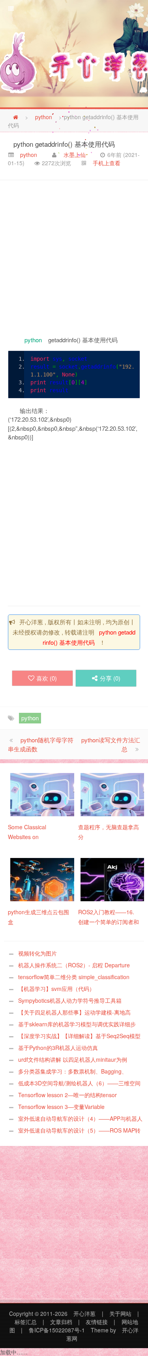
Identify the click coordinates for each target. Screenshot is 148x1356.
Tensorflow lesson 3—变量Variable (61, 1107)
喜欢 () (46, 678)
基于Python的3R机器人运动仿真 (58, 1048)
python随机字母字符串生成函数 (40, 744)
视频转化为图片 (37, 953)
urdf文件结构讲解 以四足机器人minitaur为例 (72, 1059)
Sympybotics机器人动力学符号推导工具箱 (70, 1000)
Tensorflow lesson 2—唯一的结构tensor (67, 1095)
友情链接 (97, 1322)
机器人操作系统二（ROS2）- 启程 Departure (74, 965)
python (43, 117)
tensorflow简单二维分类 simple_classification (73, 977)
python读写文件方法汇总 (110, 744)
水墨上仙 (75, 155)
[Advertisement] (74, 258)
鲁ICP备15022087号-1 (57, 1330)
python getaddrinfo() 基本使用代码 (64, 143)
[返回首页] (15, 117)
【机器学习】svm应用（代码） (56, 989)
